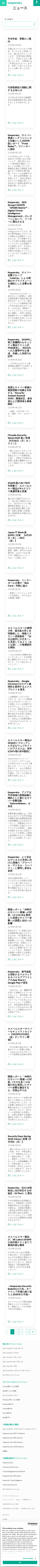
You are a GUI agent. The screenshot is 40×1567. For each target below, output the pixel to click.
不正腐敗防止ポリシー (27, 1499)
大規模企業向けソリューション (15, 1458)
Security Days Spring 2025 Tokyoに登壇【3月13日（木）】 (19, 1139)
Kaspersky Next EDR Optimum (13, 1438)
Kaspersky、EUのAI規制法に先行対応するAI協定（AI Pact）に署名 (20, 1190)
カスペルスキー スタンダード (13, 1348)
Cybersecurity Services (10, 1467)
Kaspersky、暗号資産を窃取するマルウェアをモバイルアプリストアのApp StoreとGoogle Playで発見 (20, 977)
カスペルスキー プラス (11, 1353)
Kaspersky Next (8, 1463)
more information (9, 1553)
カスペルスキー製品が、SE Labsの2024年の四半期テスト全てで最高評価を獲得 (20, 1240)
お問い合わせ (6, 1514)
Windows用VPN (8, 1404)
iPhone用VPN (7, 1413)
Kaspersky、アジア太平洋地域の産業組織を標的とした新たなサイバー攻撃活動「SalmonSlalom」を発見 (20, 799)
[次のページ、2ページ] (32, 1331)
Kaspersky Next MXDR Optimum (13, 1447)
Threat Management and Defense (14, 1471)
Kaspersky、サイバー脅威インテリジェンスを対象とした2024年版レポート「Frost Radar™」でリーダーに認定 (20, 142)
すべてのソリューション (11, 1375)
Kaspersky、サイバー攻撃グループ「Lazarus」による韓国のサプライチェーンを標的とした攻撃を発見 (20, 279)
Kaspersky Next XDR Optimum (13, 1442)
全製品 (5, 1451)
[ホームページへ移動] (15, 3)
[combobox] (20, 24)
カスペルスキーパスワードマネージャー (17, 1370)
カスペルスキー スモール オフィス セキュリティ (19, 1429)
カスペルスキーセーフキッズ (13, 1362)
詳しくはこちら (15, 75)
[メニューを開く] (3, 3)
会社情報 (5, 1519)
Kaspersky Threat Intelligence (12, 1480)
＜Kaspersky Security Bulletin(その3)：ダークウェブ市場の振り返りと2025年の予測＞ (20, 1290)
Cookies (18, 1499)
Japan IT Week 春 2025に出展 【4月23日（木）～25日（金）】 (20, 536)
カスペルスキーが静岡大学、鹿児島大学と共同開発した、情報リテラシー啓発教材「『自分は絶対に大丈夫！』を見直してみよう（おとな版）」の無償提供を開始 (20, 638)
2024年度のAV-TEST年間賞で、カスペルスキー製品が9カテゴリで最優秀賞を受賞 (20, 487)
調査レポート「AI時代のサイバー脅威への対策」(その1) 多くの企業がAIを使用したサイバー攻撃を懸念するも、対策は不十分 (20, 1083)
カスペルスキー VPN (10, 1366)
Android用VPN (7, 1408)
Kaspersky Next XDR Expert (12, 1476)
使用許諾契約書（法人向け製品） (11, 1508)
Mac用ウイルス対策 (9, 1391)
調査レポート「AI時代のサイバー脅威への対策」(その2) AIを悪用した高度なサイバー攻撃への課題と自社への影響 (20, 916)
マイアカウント (37, 4)
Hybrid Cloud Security (10, 1485)
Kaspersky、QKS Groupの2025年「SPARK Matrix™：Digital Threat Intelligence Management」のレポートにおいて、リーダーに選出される (20, 212)
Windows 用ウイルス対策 (11, 1400)
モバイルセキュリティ (10, 1395)
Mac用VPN (6, 1417)
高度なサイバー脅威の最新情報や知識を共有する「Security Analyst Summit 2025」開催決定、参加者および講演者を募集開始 (20, 395)
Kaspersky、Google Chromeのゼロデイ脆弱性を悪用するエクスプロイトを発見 (20, 685)
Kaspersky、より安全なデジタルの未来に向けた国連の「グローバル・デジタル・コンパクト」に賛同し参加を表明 (20, 864)
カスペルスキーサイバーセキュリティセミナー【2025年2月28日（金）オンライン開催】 (20, 1034)
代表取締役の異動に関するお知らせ (19, 89)
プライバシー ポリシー (8, 1499)
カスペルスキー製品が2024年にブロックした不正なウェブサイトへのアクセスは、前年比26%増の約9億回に (20, 746)
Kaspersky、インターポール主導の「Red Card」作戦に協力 (19, 583)
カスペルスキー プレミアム (12, 1357)
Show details (28, 1558)
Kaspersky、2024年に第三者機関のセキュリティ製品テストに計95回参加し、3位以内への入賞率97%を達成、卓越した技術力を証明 (20, 348)
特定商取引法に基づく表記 (27, 1508)
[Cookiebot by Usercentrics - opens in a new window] (28, 1524)
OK (20, 1562)
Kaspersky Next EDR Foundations (14, 1433)
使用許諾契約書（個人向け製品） (11, 1504)
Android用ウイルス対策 (11, 1386)
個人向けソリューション (12, 1344)
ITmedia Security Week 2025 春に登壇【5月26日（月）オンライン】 (19, 439)
